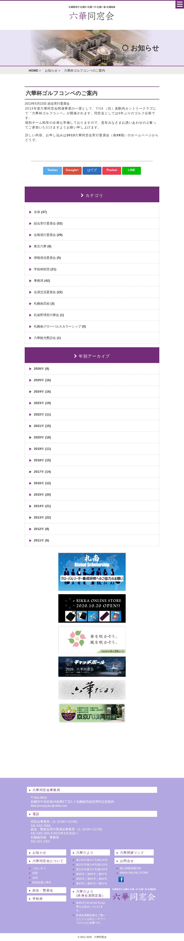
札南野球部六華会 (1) (49, 315)
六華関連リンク (132, 852)
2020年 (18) (42, 437)
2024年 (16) (42, 391)
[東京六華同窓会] (92, 721)
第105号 (81, 864)
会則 (35, 877)
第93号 (80, 883)
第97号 (103, 874)
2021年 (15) (42, 426)
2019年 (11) (42, 449)
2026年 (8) (41, 368)
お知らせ (51, 70)
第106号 (103, 860)
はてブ (92, 170)
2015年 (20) (42, 494)
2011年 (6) (41, 540)
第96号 (80, 878)
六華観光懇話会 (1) (47, 338)
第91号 (103, 883)
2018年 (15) (42, 460)
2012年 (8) (41, 529)
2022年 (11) (42, 414)
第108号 (81, 860)
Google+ (72, 170)
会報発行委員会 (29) (48, 235)
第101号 (92, 869)
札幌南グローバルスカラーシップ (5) (60, 326)
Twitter (52, 170)
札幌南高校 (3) (44, 303)
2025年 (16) (42, 380)
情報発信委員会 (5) (47, 257)
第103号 (103, 864)
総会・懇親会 (43, 890)
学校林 (38, 898)
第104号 (92, 864)
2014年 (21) (42, 506)
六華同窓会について (48, 861)
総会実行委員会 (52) (48, 223)
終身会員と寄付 (41, 882)
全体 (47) (40, 212)
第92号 (91, 883)
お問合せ (127, 861)
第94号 (103, 878)
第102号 (81, 869)
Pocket (112, 170)
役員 (35, 873)
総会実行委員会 (59, 103)
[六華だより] (92, 698)
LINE (131, 170)
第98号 (91, 874)
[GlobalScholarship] (92, 589)
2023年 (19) (42, 403)
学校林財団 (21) (45, 269)
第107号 (92, 860)
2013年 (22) (42, 517)
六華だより (85, 852)
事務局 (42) (42, 280)
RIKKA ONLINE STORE (134, 872)
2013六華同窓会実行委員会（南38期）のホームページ (109, 135)
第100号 (103, 869)
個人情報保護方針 (130, 868)
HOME (33, 70)
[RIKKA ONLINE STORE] (92, 621)
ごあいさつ (39, 868)
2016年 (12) (42, 483)
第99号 (80, 874)
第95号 (91, 878)
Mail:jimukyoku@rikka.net (49, 805)
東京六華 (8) (42, 246)
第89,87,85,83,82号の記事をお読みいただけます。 (90, 906)
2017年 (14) (42, 471)
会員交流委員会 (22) (48, 292)
